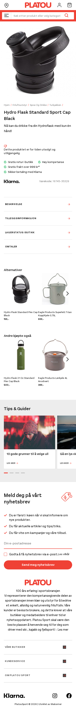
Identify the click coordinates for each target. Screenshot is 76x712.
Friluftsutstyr (20, 105)
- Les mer (62, 630)
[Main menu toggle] (6, 15)
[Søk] (66, 15)
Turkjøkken (55, 105)
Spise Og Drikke (38, 105)
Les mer (11, 463)
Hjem (7, 105)
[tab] (38, 204)
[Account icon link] (59, 5)
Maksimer (56, 704)
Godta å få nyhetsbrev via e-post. (39, 554)
